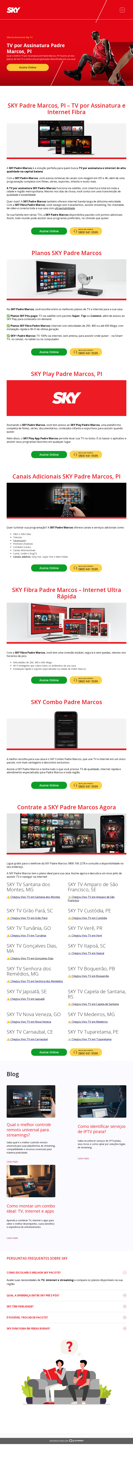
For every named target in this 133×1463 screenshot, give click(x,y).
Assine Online (27, 67)
